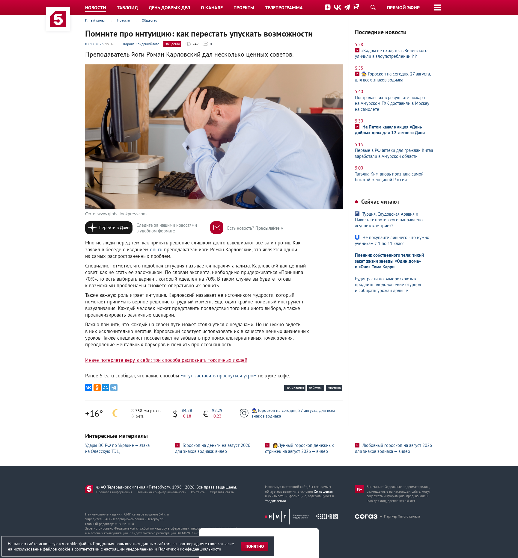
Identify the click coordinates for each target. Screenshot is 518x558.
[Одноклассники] (97, 387)
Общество (172, 44)
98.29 (217, 410)
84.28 (187, 410)
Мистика (334, 387)
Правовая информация (114, 492)
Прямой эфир (403, 7)
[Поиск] (373, 7)
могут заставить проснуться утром (218, 375)
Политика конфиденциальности (161, 492)
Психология (295, 387)
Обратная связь (222, 492)
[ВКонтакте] (88, 387)
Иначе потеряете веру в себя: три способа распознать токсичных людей (166, 360)
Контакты (198, 492)
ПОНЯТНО (255, 546)
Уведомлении (275, 500)
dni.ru (156, 249)
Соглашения (323, 491)
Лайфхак (316, 387)
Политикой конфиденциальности (189, 549)
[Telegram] (114, 387)
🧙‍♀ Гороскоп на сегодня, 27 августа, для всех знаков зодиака (293, 413)
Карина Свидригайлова (141, 44)
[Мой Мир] (105, 387)
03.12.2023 (94, 44)
